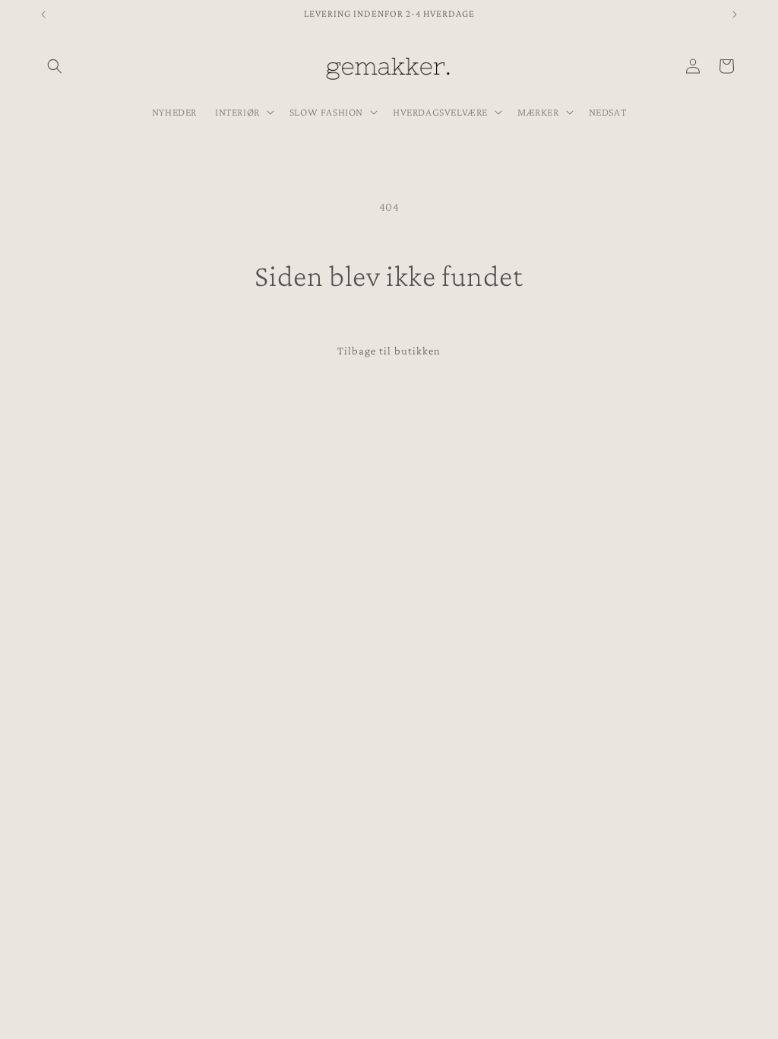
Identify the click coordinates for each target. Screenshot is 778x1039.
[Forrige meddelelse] (43, 14)
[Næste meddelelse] (734, 14)
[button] (54, 66)
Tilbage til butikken (389, 351)
